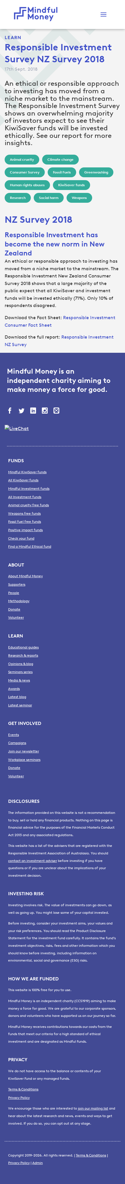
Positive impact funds (25, 530)
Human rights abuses (27, 185)
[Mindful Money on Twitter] (22, 411)
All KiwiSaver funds (23, 480)
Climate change (60, 160)
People (13, 593)
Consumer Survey (25, 172)
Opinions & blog (20, 664)
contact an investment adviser (32, 861)
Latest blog (17, 697)
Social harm (48, 198)
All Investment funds (24, 497)
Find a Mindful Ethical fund (29, 547)
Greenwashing (96, 172)
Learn (13, 37)
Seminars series (20, 672)
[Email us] (56, 411)
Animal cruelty (22, 160)
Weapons (79, 198)
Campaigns (17, 743)
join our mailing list (93, 1108)
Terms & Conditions (23, 1089)
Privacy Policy (19, 1098)
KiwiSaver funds (71, 185)
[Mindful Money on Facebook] (10, 411)
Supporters (16, 584)
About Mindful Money (25, 576)
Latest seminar (20, 705)
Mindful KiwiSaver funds (27, 472)
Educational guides (23, 647)
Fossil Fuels (62, 172)
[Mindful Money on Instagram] (45, 411)
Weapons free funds (24, 513)
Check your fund (21, 538)
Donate (14, 609)
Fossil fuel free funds (24, 522)
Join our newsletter (23, 751)
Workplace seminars (24, 760)
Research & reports (23, 655)
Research (18, 198)
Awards (14, 689)
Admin (37, 1163)
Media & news (19, 680)
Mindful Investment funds (28, 489)
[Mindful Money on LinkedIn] (33, 411)
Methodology (18, 601)
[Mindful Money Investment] (37, 14)
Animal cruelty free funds (28, 505)
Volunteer (16, 617)
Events (13, 735)
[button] (103, 14)
